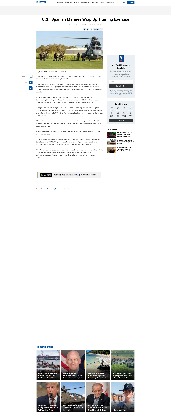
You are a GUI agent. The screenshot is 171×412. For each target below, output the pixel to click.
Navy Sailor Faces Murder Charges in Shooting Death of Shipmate (125, 141)
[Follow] (31, 82)
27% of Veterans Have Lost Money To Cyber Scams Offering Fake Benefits (124, 134)
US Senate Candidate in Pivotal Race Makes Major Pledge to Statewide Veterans (125, 149)
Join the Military (85, 2)
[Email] (91, 29)
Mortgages (68, 2)
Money (75, 2)
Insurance (60, 2)
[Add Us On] (31, 77)
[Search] (124, 2)
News (101, 2)
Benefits (94, 2)
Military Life (109, 2)
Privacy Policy (118, 93)
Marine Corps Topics (74, 25)
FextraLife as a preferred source (85, 175)
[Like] (31, 88)
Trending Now (112, 129)
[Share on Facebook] (84, 29)
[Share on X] (87, 29)
